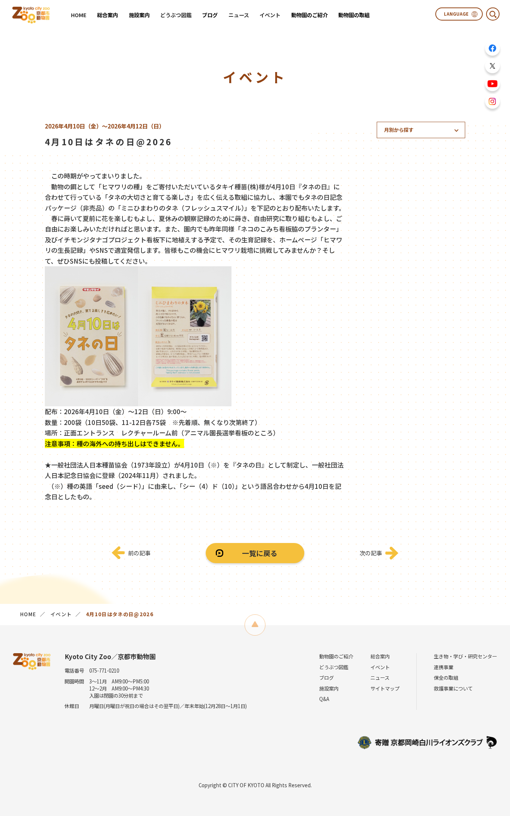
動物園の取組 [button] (354, 15)
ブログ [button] (210, 15)
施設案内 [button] (139, 15)
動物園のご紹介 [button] (309, 15)
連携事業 (443, 667)
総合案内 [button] (107, 15)
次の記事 (371, 553)
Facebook (492, 48)
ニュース (238, 15)
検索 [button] (492, 14)
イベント (269, 15)
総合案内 (380, 656)
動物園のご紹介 (336, 656)
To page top (255, 625)
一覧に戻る (259, 553)
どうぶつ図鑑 (176, 15)
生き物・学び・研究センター (465, 656)
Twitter (492, 65)
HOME (79, 15)
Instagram (492, 101)
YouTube (492, 83)
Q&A (324, 698)
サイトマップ (384, 688)
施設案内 (329, 688)
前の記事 (139, 553)
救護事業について (453, 688)
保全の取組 (446, 677)
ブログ (326, 677)
